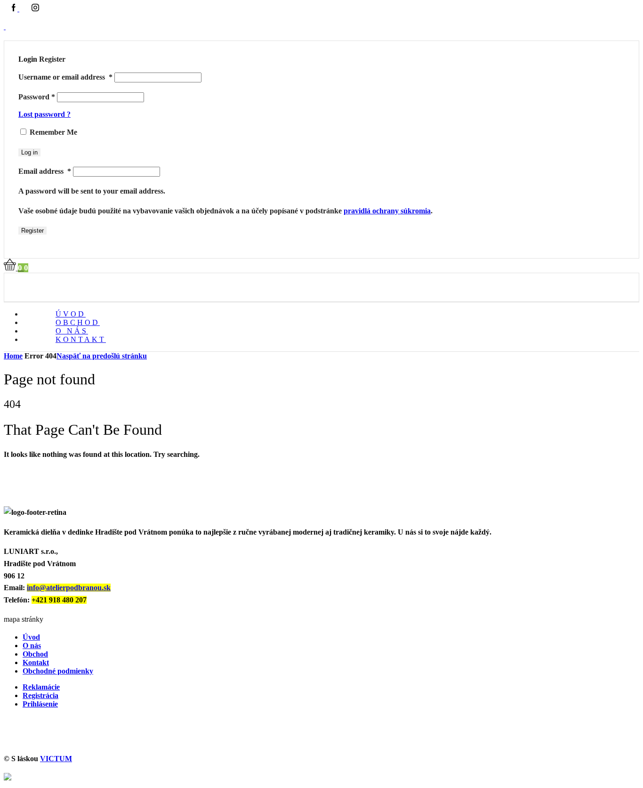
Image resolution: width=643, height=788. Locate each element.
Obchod (35, 654)
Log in (29, 152)
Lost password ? (44, 114)
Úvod (31, 637)
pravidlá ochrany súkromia (387, 211)
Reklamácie (41, 687)
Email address (44, 171)
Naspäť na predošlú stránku (101, 356)
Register (32, 230)
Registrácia (40, 695)
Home (13, 356)
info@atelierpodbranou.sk (69, 588)
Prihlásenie (40, 704)
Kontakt (81, 339)
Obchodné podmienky (58, 671)
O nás (32, 646)
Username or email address (65, 77)
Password (36, 97)
